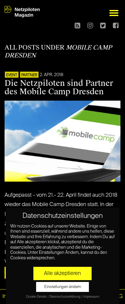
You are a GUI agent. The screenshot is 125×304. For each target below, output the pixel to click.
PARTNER (29, 75)
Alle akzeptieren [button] (62, 273)
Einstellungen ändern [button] (62, 287)
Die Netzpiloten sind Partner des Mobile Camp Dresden (59, 87)
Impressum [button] (91, 296)
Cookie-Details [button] (36, 296)
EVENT (11, 75)
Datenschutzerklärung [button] (65, 296)
